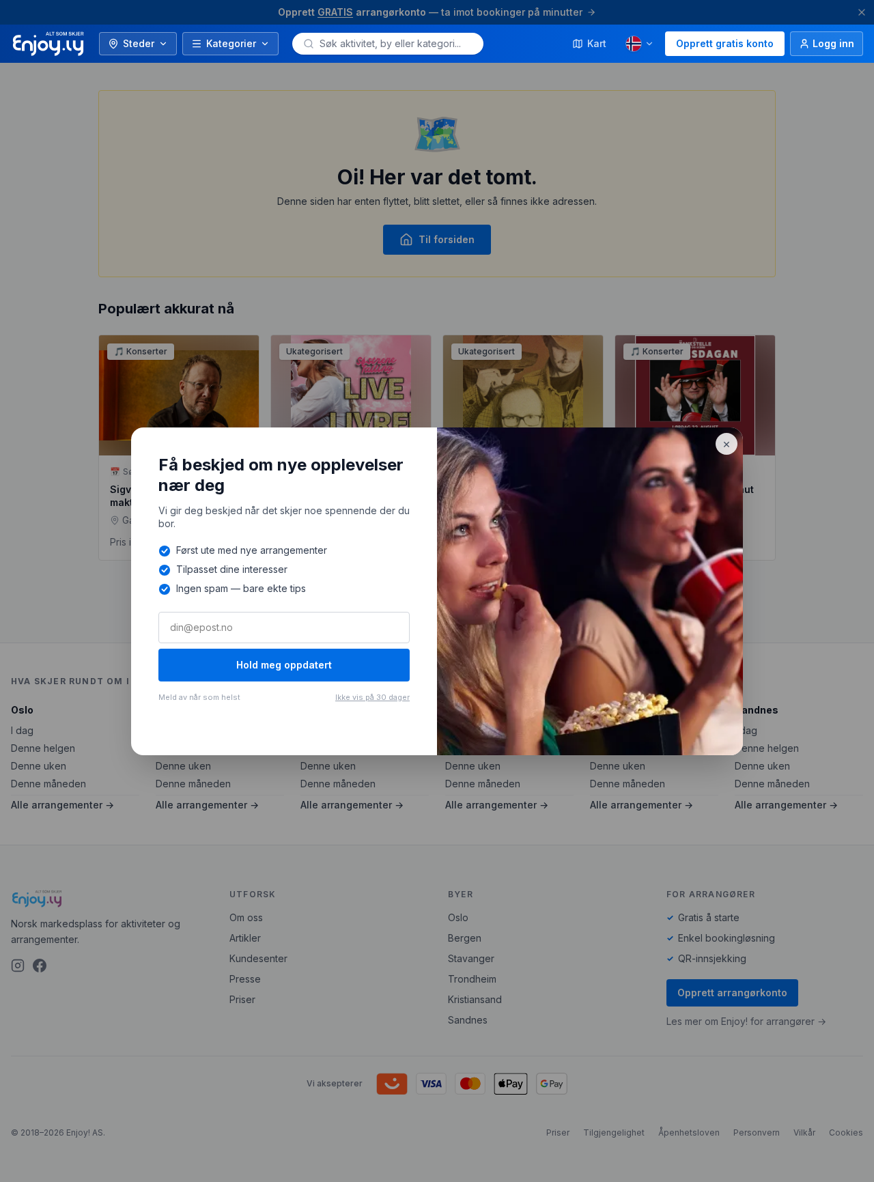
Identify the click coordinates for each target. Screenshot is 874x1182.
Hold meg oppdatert (284, 665)
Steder (138, 43)
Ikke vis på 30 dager (372, 697)
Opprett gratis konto (725, 43)
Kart (596, 43)
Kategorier (231, 43)
